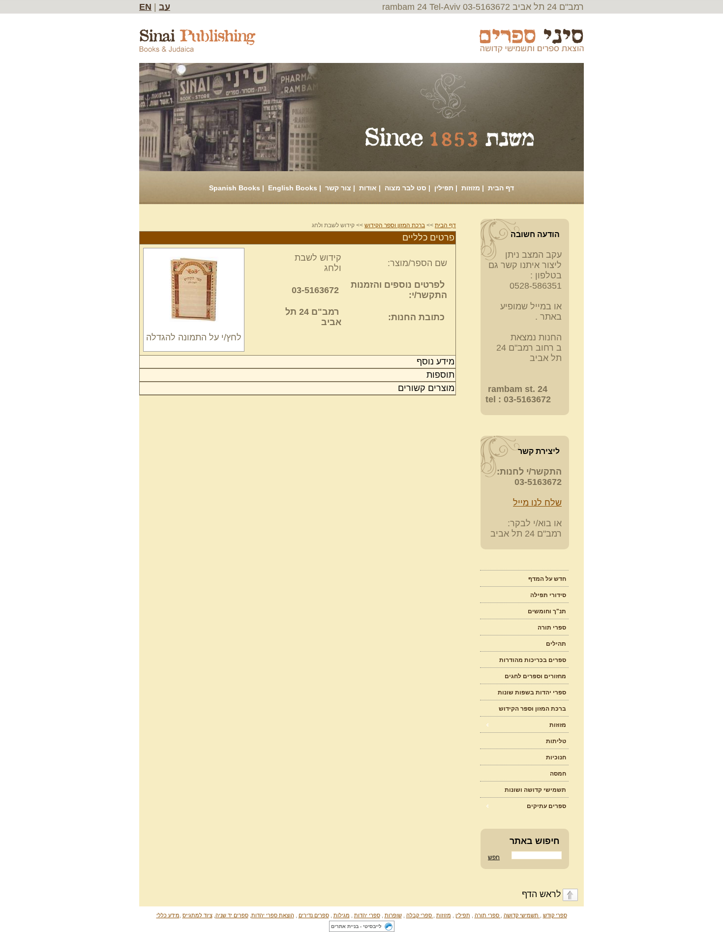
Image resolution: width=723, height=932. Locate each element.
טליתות (556, 741)
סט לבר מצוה (405, 188)
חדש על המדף (547, 578)
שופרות (393, 915)
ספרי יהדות (367, 915)
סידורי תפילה (548, 595)
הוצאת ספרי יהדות (272, 915)
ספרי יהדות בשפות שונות (532, 692)
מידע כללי (168, 915)
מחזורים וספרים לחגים (535, 676)
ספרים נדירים (314, 915)
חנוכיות (556, 757)
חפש (494, 857)
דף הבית (501, 188)
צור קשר (338, 188)
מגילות (341, 915)
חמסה (558, 773)
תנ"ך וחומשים (547, 611)
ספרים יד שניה (231, 915)
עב (164, 7)
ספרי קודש (555, 915)
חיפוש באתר (535, 841)
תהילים (556, 643)
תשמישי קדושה (522, 915)
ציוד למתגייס (197, 915)
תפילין (443, 188)
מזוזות (470, 188)
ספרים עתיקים (546, 806)
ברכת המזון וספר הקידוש (532, 708)
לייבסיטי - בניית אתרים (356, 926)
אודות (368, 188)
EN (145, 7)
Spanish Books (234, 188)
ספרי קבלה (419, 915)
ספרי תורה (552, 627)
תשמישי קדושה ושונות (535, 789)
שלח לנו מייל (537, 503)
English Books (292, 188)
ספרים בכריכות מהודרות (532, 660)
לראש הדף (541, 894)
